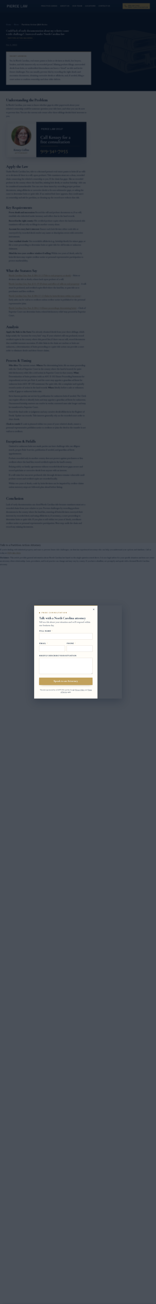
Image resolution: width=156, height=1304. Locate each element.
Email (43, 643)
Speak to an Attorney (66, 681)
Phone (71, 643)
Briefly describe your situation (57, 656)
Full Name (46, 631)
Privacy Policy (80, 690)
